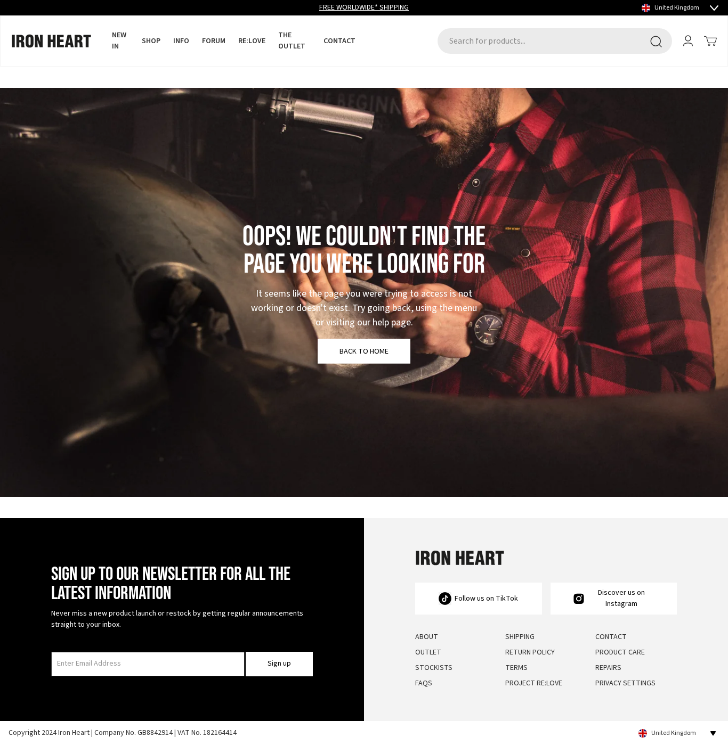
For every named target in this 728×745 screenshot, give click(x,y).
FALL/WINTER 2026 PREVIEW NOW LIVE (364, 7)
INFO (181, 41)
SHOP (151, 41)
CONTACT (339, 41)
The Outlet (291, 41)
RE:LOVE (251, 41)
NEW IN (119, 41)
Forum (213, 41)
